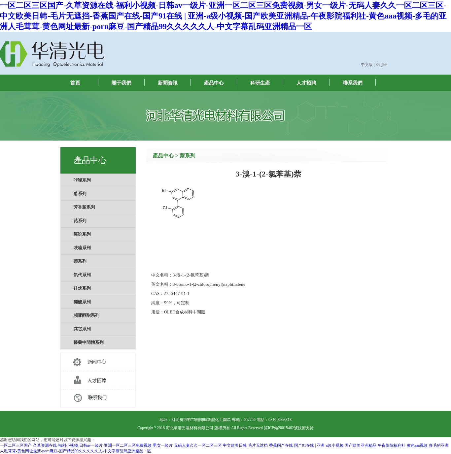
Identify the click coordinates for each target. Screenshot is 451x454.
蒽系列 (80, 193)
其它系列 (82, 328)
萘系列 (80, 261)
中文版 (367, 64)
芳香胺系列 (84, 207)
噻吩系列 (82, 234)
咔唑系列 (82, 180)
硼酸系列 (82, 301)
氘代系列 (82, 274)
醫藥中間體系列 (89, 342)
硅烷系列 (82, 288)
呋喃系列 (82, 247)
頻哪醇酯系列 (86, 315)
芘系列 (80, 220)
